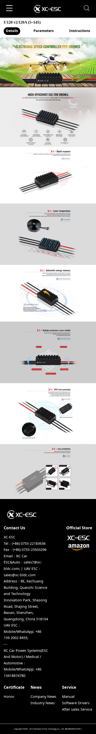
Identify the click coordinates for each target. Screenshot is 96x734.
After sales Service (77, 709)
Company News (43, 696)
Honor (9, 696)
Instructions (79, 30)
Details (12, 30)
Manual (68, 696)
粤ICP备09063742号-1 (73, 729)
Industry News (43, 703)
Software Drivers (76, 703)
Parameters (43, 30)
